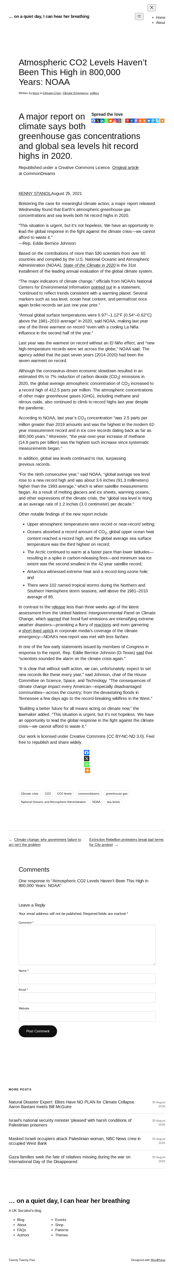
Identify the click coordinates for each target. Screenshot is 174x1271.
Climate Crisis (52, 93)
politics (94, 93)
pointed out (101, 287)
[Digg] (132, 121)
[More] (162, 121)
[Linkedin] (102, 121)
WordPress (158, 1260)
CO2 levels (64, 793)
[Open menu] (139, 16)
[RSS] (144, 121)
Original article (125, 167)
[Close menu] (151, 7)
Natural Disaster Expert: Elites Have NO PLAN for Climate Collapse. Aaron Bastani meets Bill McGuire (72, 1104)
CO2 (48, 793)
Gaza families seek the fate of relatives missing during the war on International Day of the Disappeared (69, 1159)
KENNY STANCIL (35, 193)
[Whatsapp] (106, 121)
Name (23, 970)
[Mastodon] (136, 121)
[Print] (140, 121)
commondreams (89, 793)
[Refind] (153, 121)
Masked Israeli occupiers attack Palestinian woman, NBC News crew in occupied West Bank (75, 1141)
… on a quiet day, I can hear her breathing (49, 16)
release (58, 607)
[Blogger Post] (119, 121)
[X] (98, 121)
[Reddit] (110, 121)
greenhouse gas (117, 793)
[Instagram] (115, 121)
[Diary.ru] (123, 121)
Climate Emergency (75, 93)
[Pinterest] (127, 121)
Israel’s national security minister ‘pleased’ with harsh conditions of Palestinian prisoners (70, 1122)
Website (24, 1008)
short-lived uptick (37, 630)
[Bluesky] (149, 121)
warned (54, 618)
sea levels (113, 802)
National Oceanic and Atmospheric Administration (53, 802)
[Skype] (157, 121)
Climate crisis (30, 793)
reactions (102, 624)
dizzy (35, 93)
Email (23, 989)
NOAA (96, 802)
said (140, 652)
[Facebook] (93, 121)
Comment (26, 922)
